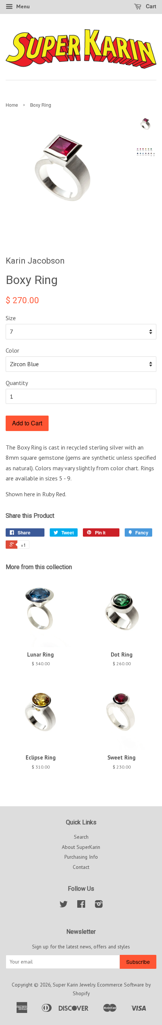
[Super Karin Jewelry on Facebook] (81, 905)
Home (12, 104)
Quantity (17, 383)
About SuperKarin (81, 847)
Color (12, 350)
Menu (22, 6)
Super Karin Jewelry (74, 984)
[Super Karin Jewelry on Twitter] (64, 905)
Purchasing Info (81, 856)
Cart (150, 6)
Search (81, 836)
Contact (81, 867)
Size (11, 318)
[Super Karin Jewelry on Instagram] (99, 905)
